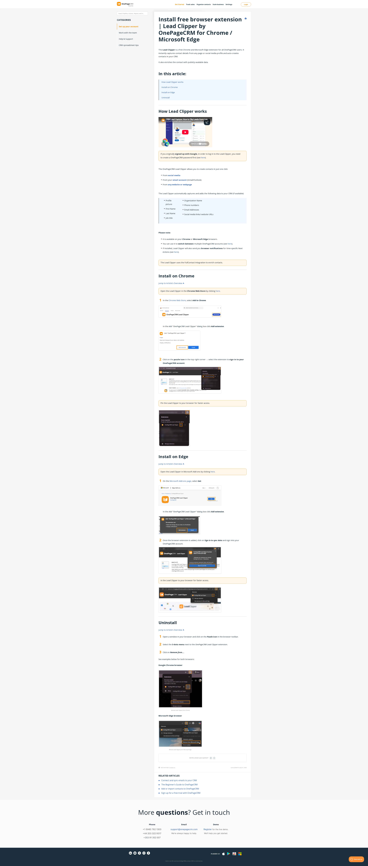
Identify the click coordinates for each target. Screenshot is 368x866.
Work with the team (128, 32)
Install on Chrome (169, 87)
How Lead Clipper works (172, 82)
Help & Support (126, 39)
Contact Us (172, 767)
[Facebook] (148, 854)
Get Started (179, 4)
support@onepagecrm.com (184, 829)
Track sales (190, 4)
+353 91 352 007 (152, 837)
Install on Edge (168, 92)
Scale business (218, 4)
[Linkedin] (130, 854)
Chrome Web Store (177, 300)
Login (246, 4)
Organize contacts (204, 4)
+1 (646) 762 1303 (152, 829)
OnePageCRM (182, 861)
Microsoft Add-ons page (180, 481)
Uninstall (165, 97)
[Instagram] (143, 854)
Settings (229, 4)
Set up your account (128, 26)
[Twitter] (139, 855)
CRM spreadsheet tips (129, 45)
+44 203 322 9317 (152, 833)
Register (208, 829)
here (203, 157)
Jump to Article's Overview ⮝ (171, 283)
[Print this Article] (246, 19)
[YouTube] (134, 854)
